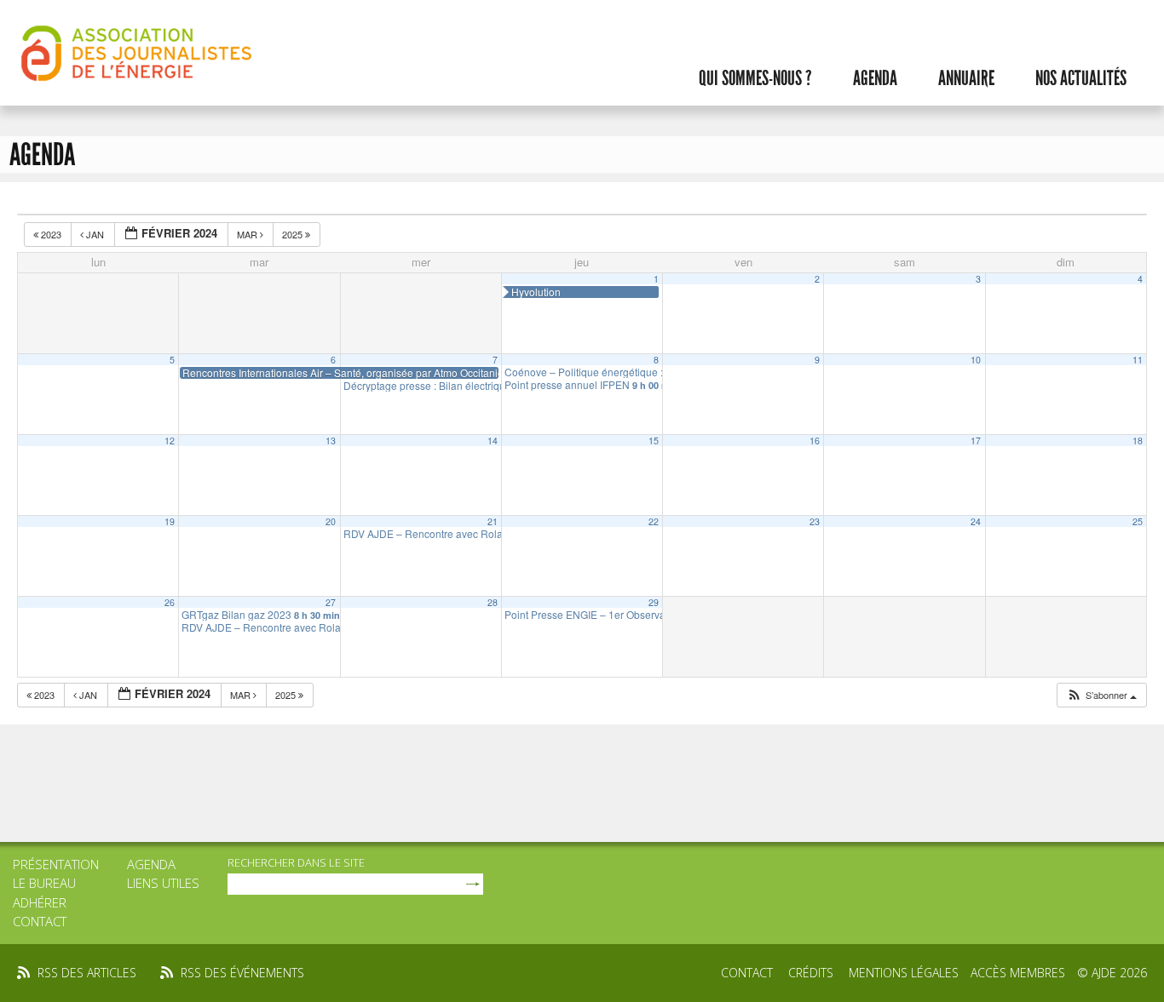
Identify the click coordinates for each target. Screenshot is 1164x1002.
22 (653, 521)
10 (976, 359)
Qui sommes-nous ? (755, 78)
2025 (293, 234)
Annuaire (966, 78)
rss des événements (242, 973)
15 (653, 440)
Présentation (56, 864)
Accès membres (1018, 973)
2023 (51, 234)
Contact (39, 921)
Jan (95, 234)
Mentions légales (904, 973)
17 (976, 440)
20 (331, 521)
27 (331, 602)
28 (492, 602)
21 (492, 521)
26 (169, 602)
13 (331, 440)
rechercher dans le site (296, 862)
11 (1137, 359)
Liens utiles (163, 882)
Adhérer (39, 902)
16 (815, 440)
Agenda (875, 78)
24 (976, 521)
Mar (248, 234)
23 (815, 521)
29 (653, 602)
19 (169, 521)
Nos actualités (1081, 78)
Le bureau (44, 882)
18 (1137, 440)
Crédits (810, 973)
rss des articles (86, 973)
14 (492, 440)
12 (169, 440)
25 (1137, 521)
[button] (1101, 695)
